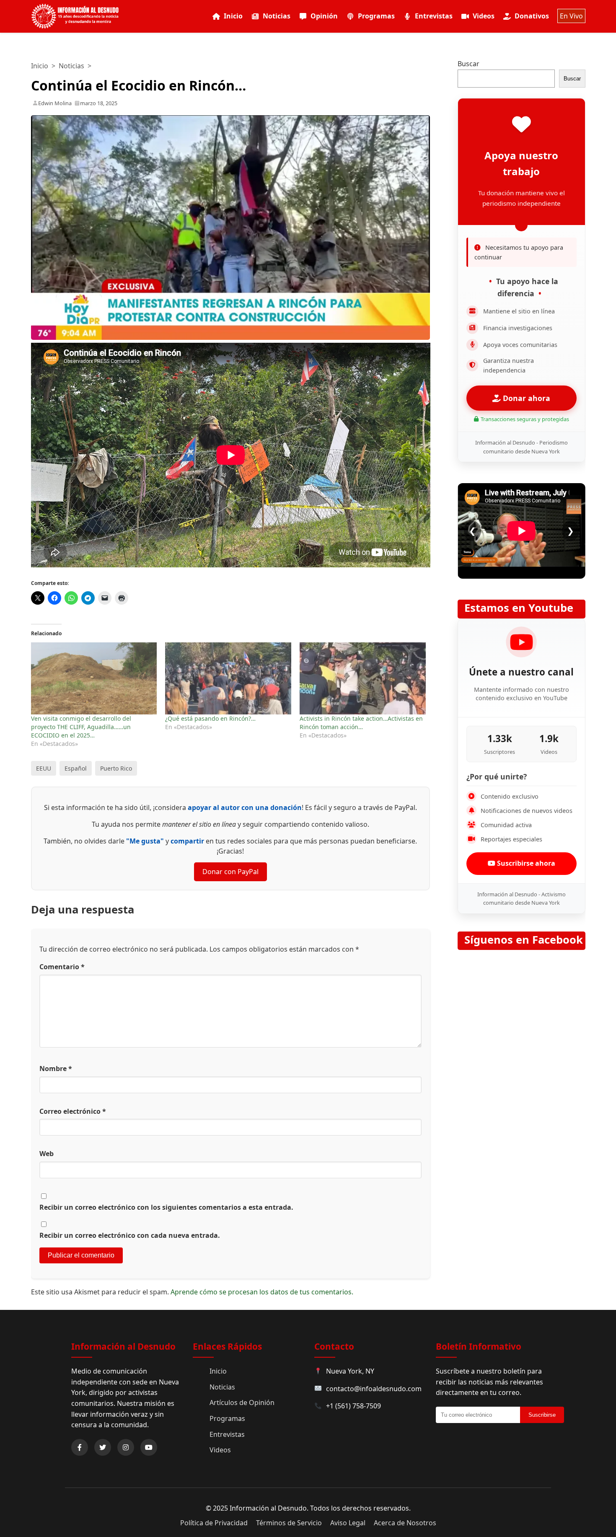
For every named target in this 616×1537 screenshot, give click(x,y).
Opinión (324, 16)
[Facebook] (79, 1447)
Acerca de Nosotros (405, 1522)
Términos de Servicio (289, 1522)
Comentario (62, 966)
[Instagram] (125, 1447)
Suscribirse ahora (525, 863)
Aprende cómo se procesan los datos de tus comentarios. (262, 1291)
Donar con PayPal (230, 871)
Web (46, 1153)
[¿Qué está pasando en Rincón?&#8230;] (228, 678)
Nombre (55, 1068)
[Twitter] (102, 1447)
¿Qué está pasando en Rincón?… (210, 718)
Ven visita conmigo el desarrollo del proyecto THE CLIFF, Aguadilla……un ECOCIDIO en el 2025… (81, 726)
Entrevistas (434, 16)
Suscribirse (542, 1415)
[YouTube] (148, 1447)
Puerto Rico (116, 768)
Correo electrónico (72, 1111)
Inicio (233, 16)
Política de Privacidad (214, 1522)
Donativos (532, 16)
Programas (376, 16)
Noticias (276, 16)
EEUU (43, 768)
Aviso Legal (347, 1522)
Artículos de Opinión (242, 1402)
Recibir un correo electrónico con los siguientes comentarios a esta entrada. (166, 1207)
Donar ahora (525, 398)
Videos (483, 16)
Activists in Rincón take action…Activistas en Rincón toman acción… (361, 722)
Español (76, 768)
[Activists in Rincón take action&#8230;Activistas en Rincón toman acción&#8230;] (363, 678)
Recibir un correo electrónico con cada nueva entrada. (129, 1235)
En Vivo (571, 16)
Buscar (468, 63)
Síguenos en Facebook (523, 939)
